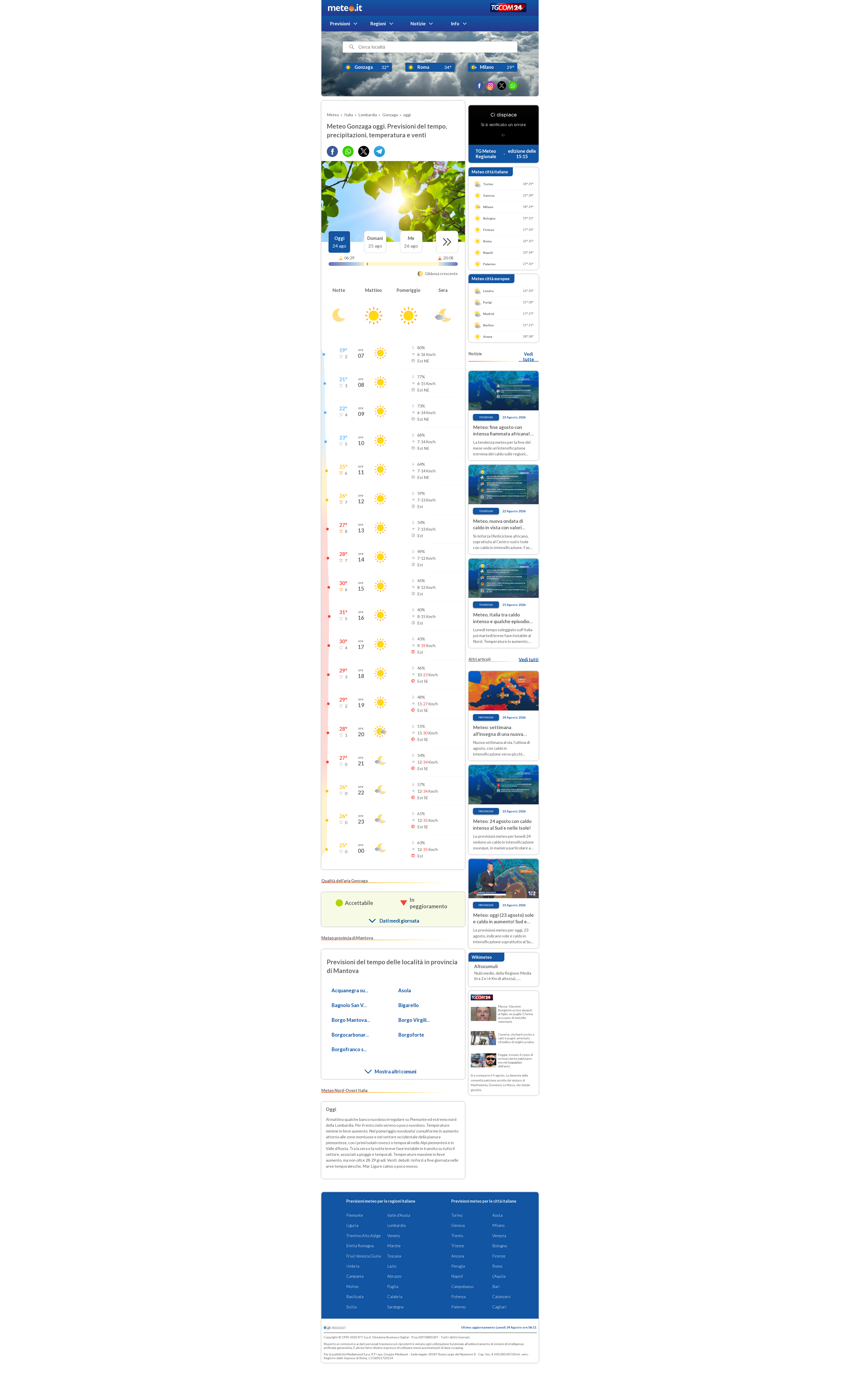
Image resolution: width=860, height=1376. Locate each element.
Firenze (498, 1255)
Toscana (394, 1255)
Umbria (352, 1266)
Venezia (499, 1235)
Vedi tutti (528, 659)
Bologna (499, 1245)
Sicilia (351, 1306)
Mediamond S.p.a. (358, 1354)
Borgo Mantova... (350, 1020)
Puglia (392, 1286)
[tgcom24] (508, 8)
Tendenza (486, 417)
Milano (498, 1225)
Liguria (352, 1225)
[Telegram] (379, 151)
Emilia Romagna (360, 1245)
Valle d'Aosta (398, 1215)
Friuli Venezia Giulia (363, 1255)
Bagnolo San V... (349, 1005)
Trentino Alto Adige (363, 1235)
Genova (458, 1225)
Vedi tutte (528, 356)
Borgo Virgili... (414, 1020)
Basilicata (354, 1296)
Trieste (457, 1245)
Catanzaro (501, 1296)
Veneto (393, 1235)
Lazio (391, 1266)
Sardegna (395, 1306)
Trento (457, 1235)
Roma (497, 1266)
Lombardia (396, 1225)
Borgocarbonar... (350, 1035)
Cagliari (499, 1306)
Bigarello (408, 1005)
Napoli (457, 1276)
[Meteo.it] (345, 8)
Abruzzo (394, 1276)
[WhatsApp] (512, 85)
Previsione (486, 717)
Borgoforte (411, 1035)
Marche (394, 1245)
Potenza (458, 1296)
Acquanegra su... (349, 990)
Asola (404, 990)
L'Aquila (498, 1276)
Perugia (458, 1266)
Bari (496, 1286)
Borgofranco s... (349, 1049)
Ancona (457, 1255)
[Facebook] (479, 85)
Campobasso (462, 1286)
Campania (354, 1276)
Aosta (497, 1215)
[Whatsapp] (348, 151)
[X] (501, 85)
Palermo (458, 1306)
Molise (352, 1286)
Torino (456, 1215)
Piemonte (354, 1215)
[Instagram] (490, 85)
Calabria (394, 1296)
